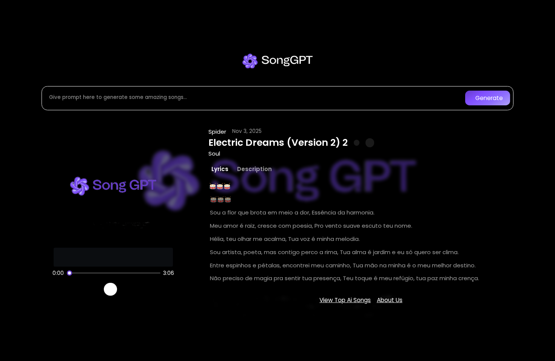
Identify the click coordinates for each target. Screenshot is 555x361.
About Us (389, 300)
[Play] (110, 289)
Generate (489, 98)
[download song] (369, 142)
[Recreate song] (132, 289)
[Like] (357, 143)
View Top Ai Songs (345, 300)
